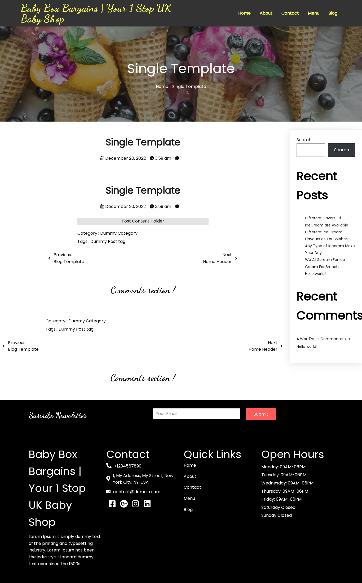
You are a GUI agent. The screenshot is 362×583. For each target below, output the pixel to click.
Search (304, 140)
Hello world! (315, 273)
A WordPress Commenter (320, 338)
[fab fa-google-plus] (123, 504)
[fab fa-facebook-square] (112, 504)
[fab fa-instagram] (135, 504)
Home (162, 86)
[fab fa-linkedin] (147, 504)
